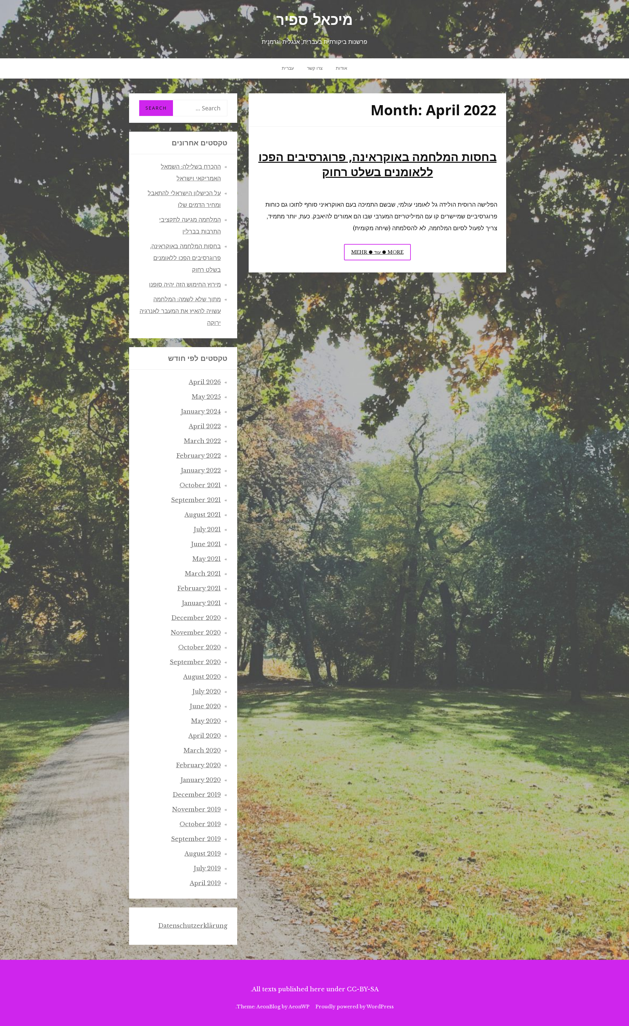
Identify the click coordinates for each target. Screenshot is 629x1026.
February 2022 (198, 455)
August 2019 (202, 853)
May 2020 (206, 721)
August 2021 (202, 514)
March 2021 (203, 573)
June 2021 (206, 544)
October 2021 (200, 485)
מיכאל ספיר (314, 21)
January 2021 (201, 603)
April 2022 (205, 426)
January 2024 (201, 411)
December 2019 (197, 794)
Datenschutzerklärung (192, 925)
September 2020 (195, 662)
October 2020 (199, 647)
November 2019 (196, 809)
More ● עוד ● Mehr (374, 254)
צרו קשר (315, 68)
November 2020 (196, 632)
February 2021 (199, 588)
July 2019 (207, 868)
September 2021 (196, 500)
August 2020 (202, 677)
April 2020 (204, 735)
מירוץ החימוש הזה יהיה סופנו (185, 284)
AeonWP (299, 1007)
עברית (288, 68)
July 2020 (206, 691)
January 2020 (201, 780)
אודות (341, 68)
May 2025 (206, 397)
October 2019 (200, 824)
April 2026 (205, 382)
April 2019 (205, 883)
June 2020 (205, 706)
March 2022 (202, 441)
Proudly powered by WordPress (354, 1007)
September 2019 (196, 839)
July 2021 (207, 529)
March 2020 (202, 750)
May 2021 (206, 559)
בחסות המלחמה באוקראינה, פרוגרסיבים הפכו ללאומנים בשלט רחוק (377, 164)
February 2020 (198, 765)
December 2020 (196, 618)
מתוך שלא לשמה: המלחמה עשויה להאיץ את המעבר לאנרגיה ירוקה (180, 311)
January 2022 (201, 470)
